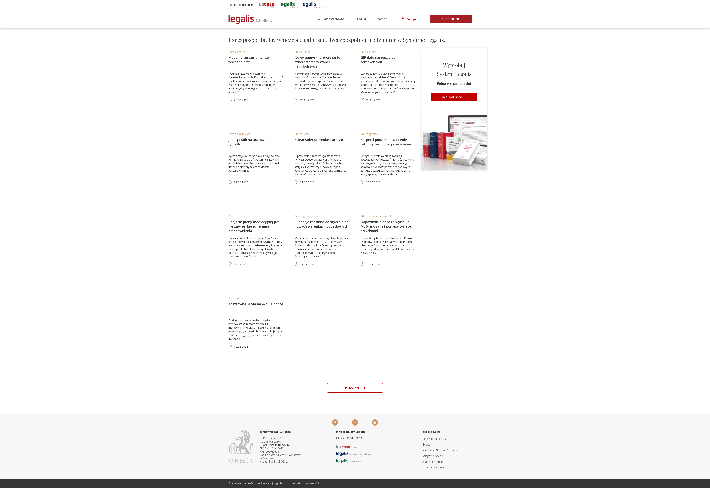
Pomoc (382, 19)
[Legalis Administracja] (348, 461)
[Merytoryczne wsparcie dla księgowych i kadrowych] (315, 4)
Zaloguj (411, 19)
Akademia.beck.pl (432, 461)
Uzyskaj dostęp (454, 97)
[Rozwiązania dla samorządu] (289, 4)
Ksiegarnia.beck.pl (433, 456)
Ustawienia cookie (433, 467)
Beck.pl (426, 444)
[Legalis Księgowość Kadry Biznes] (353, 453)
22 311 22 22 (354, 438)
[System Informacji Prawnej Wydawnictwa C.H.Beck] (250, 19)
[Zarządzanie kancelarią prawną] (266, 4)
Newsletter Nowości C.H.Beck (439, 450)
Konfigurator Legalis (434, 439)
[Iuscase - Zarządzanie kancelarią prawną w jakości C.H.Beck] (346, 446)
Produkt (361, 19)
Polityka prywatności (305, 483)
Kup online (451, 19)
